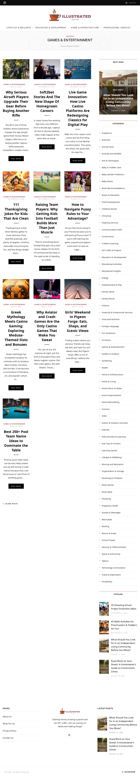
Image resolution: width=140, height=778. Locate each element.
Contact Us (8, 738)
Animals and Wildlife (111, 153)
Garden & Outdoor (110, 353)
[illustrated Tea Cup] (70, 14)
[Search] (126, 3)
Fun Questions (108, 333)
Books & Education (110, 195)
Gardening (107, 360)
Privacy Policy (9, 731)
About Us (7, 716)
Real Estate (118, 90)
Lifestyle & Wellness (19, 27)
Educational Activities (112, 264)
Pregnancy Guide (110, 505)
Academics (107, 133)
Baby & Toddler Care (111, 167)
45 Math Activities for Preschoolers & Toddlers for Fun (124, 625)
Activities (106, 139)
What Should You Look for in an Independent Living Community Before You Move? (118, 100)
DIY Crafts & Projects (111, 250)
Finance (105, 305)
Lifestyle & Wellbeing (112, 457)
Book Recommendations (113, 188)
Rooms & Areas (109, 533)
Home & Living (109, 381)
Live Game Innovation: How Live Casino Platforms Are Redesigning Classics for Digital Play (78, 108)
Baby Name (107, 181)
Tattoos (105, 560)
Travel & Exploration (111, 574)
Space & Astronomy (111, 554)
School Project (108, 540)
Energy (105, 277)
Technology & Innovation (113, 567)
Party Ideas (107, 491)
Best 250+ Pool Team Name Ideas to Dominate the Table (16, 440)
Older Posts (11, 504)
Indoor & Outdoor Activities (115, 422)
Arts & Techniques (110, 160)
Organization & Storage (113, 471)
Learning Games (109, 450)
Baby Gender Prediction (113, 174)
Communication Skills (112, 229)
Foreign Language (110, 326)
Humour (106, 409)
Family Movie (108, 298)
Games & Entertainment (14, 84)
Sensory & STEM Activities (114, 547)
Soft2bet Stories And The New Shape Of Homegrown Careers (47, 101)
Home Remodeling (110, 402)
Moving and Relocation (112, 464)
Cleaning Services (110, 222)
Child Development (111, 202)
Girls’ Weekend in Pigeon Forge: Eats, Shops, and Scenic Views (77, 321)
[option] (118, 92)
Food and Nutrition (111, 319)
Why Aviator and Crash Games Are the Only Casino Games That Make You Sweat (46, 326)
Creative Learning (110, 243)
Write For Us (9, 724)
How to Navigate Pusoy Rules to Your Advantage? (77, 211)
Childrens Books (109, 208)
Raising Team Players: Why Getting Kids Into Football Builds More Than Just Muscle (47, 218)
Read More (16, 159)
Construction (108, 236)
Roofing (105, 526)
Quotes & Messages (111, 512)
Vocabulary (107, 581)
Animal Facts (108, 146)
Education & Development (51, 27)
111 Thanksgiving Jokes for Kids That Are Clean (16, 211)
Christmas (106, 215)
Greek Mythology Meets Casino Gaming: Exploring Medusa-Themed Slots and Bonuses (16, 328)
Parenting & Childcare (112, 478)
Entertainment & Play (112, 284)
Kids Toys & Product (111, 443)
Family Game (108, 291)
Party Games (108, 484)
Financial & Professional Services (117, 312)
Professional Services (117, 27)
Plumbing (106, 498)
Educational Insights (111, 271)
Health (105, 367)
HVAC (104, 415)
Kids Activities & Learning (114, 436)
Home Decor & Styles (112, 388)
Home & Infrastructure (85, 27)
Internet (105, 429)
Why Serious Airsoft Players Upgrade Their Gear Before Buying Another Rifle (16, 104)
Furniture (106, 340)
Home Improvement (111, 395)
